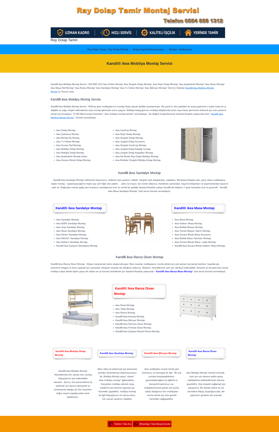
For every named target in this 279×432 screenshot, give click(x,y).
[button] (129, 49)
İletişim (173, 49)
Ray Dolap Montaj (118, 49)
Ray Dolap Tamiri (64, 40)
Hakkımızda (185, 49)
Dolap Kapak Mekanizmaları (148, 49)
